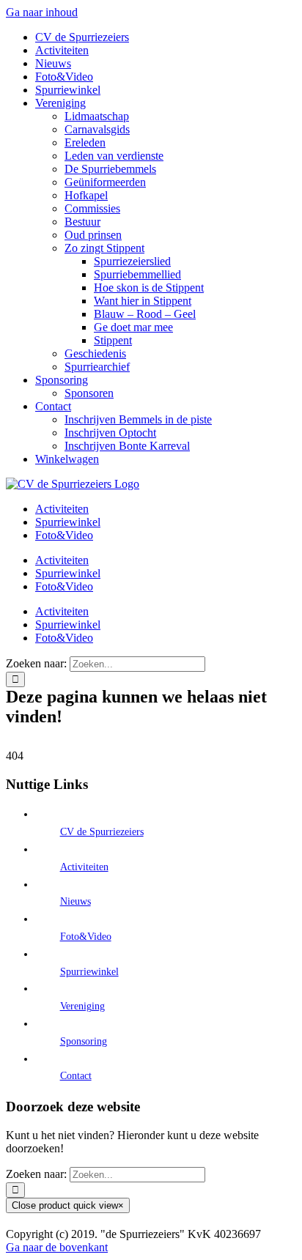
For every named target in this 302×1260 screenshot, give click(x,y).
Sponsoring (83, 1041)
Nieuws (75, 901)
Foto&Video (85, 936)
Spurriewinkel (89, 971)
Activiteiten (84, 866)
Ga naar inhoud (42, 12)
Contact (76, 1075)
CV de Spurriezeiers (102, 831)
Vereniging (82, 1006)
